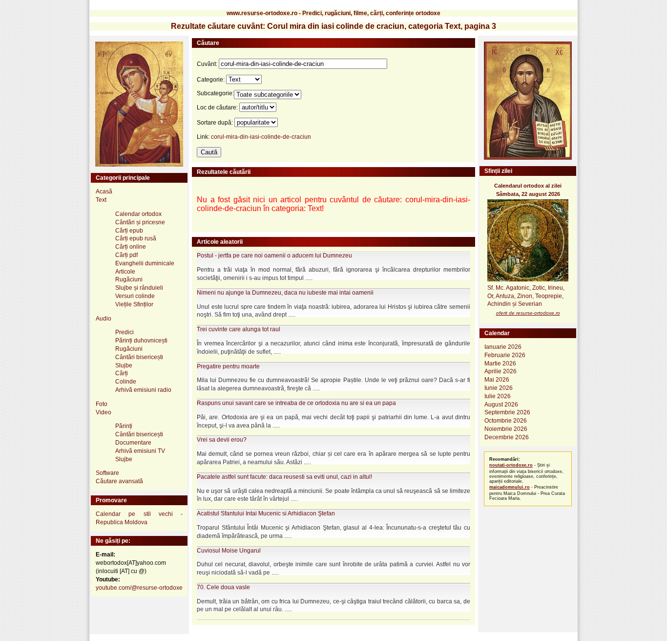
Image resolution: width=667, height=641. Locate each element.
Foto (101, 404)
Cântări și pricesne (140, 222)
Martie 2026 (500, 363)
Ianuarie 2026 (502, 346)
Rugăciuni (129, 279)
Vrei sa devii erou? (222, 439)
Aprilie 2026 (500, 371)
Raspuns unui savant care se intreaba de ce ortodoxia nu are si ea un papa (296, 403)
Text (101, 199)
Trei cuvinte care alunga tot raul (238, 329)
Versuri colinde (135, 296)
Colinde (125, 381)
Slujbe (123, 365)
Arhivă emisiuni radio (143, 389)
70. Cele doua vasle (223, 587)
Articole (125, 271)
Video (103, 412)
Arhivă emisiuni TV (140, 451)
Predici (124, 332)
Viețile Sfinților (134, 304)
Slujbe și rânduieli (139, 287)
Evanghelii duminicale (144, 263)
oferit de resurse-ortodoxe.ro (528, 313)
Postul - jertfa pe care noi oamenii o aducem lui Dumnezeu (274, 255)
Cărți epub (129, 230)
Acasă (104, 191)
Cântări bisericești (139, 357)
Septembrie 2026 (507, 412)
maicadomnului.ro (509, 487)
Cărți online (130, 246)
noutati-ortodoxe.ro (511, 465)
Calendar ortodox (138, 214)
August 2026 (501, 404)
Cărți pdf (126, 255)
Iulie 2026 (497, 396)
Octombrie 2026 (505, 420)
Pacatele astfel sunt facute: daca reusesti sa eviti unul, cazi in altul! (284, 476)
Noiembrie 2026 (505, 429)
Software (107, 473)
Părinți (123, 426)
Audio (103, 318)
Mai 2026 (496, 379)
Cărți (121, 373)
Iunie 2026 (498, 388)
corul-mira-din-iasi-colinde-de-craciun (261, 136)
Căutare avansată (119, 481)
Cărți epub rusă (135, 238)
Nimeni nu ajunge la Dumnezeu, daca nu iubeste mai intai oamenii (285, 292)
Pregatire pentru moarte (228, 366)
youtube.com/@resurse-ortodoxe (139, 587)
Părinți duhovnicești (141, 340)
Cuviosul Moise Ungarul (229, 550)
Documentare (133, 442)
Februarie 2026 (504, 355)
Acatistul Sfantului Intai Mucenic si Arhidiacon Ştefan (266, 513)
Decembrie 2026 (506, 437)
